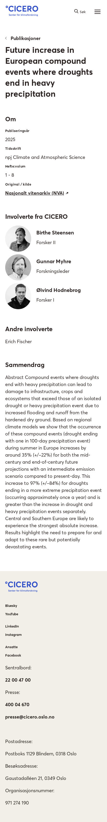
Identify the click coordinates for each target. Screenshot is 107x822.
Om (10, 119)
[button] (22, 12)
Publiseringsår (17, 131)
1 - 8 (9, 175)
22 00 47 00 (18, 680)
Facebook (13, 655)
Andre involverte (28, 329)
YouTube (11, 614)
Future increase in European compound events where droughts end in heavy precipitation (49, 72)
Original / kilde (18, 184)
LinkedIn (12, 626)
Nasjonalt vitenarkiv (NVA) (34, 193)
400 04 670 (17, 705)
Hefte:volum (15, 166)
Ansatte (11, 647)
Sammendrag (24, 365)
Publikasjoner (26, 38)
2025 (10, 139)
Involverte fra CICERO (36, 216)
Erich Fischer (18, 341)
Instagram (13, 635)
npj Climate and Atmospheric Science (45, 157)
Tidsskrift (13, 148)
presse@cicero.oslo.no (30, 717)
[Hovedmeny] (97, 12)
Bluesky (11, 605)
